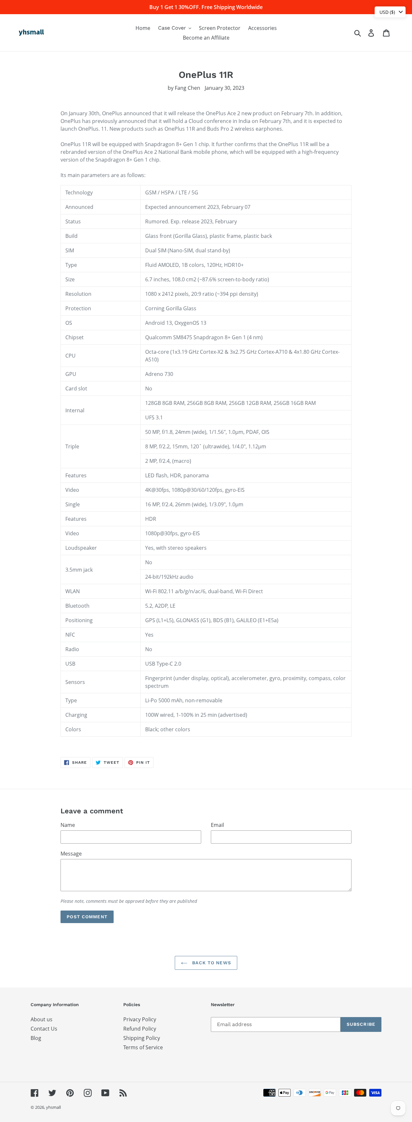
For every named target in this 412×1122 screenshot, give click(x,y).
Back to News (211, 962)
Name (68, 824)
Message (71, 853)
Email (217, 824)
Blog (36, 1038)
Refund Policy (139, 1028)
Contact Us (44, 1028)
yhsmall (53, 1107)
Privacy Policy (139, 1019)
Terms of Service (143, 1047)
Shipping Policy (141, 1038)
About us (41, 1019)
